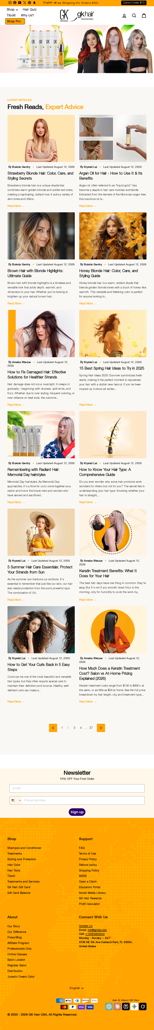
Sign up (77, 812)
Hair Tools (14, 870)
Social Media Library (92, 893)
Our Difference (17, 932)
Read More (16, 206)
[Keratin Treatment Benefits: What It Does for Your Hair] (112, 532)
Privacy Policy (88, 859)
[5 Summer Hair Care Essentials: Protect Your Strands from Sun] (41, 532)
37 (91, 727)
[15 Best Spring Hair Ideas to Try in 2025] (112, 333)
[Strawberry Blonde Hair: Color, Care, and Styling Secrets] (41, 138)
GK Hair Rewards (90, 898)
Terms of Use (87, 853)
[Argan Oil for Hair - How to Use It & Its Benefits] (112, 138)
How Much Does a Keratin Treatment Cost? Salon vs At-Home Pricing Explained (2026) (109, 674)
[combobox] (16, 800)
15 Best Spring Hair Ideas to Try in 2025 (111, 368)
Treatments (15, 853)
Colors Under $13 (133, 3)
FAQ (82, 848)
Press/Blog (15, 937)
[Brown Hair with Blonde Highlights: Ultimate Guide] (41, 235)
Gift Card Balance (19, 893)
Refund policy (88, 865)
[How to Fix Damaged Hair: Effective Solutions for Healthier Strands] (41, 333)
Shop (11, 9)
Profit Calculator (89, 904)
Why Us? (27, 15)
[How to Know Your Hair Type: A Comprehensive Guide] (112, 434)
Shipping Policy (89, 870)
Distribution (15, 971)
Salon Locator (16, 960)
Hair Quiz (30, 9)
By (19, 167)
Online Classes (17, 954)
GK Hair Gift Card (19, 887)
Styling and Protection (22, 859)
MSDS (83, 876)
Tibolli (11, 15)
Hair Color (14, 865)
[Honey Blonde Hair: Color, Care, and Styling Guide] (112, 235)
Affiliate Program (18, 943)
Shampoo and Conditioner (25, 848)
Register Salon (17, 965)
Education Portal (89, 887)
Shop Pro (14, 21)
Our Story (14, 926)
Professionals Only (20, 949)
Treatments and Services (24, 881)
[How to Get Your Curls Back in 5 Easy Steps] (41, 629)
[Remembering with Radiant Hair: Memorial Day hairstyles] (41, 434)
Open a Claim (88, 881)
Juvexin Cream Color (21, 977)
